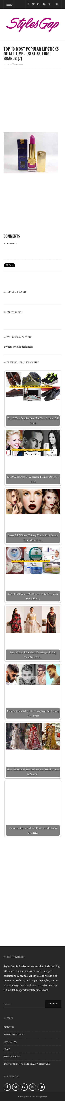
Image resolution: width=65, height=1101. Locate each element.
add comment (16, 64)
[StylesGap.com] (32, 24)
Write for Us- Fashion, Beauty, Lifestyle (27, 1064)
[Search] (57, 4)
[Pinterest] (44, 4)
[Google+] (39, 4)
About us (9, 1027)
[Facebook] (29, 4)
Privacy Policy (12, 1056)
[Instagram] (49, 4)
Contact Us (10, 1041)
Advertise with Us (14, 1034)
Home (7, 1049)
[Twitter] (33, 4)
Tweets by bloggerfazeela (18, 347)
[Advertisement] (34, 103)
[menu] (8, 4)
